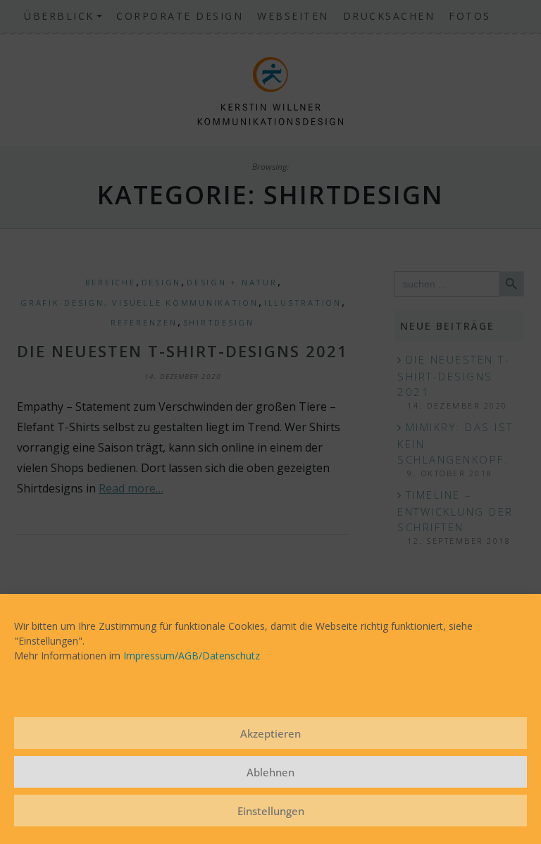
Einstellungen (270, 811)
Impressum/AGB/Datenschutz (191, 655)
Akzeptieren (270, 733)
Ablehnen (270, 772)
